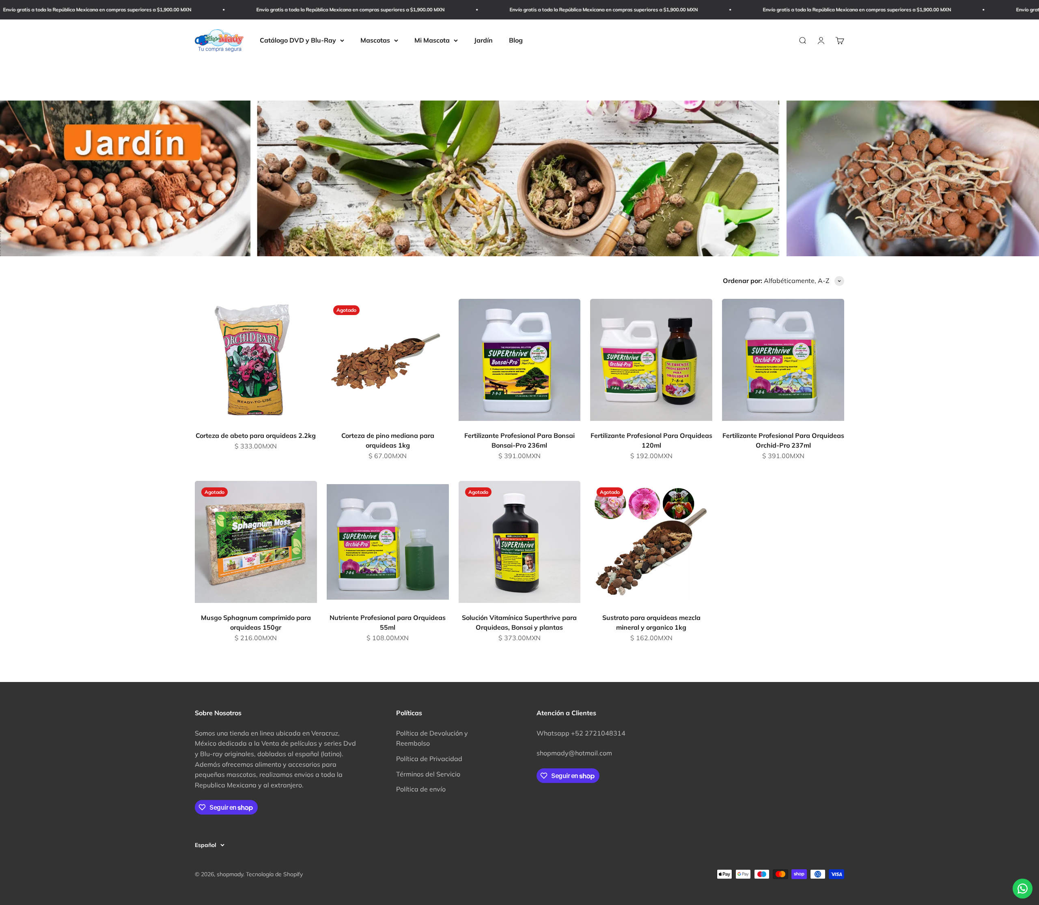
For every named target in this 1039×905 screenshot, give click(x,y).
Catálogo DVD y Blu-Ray (298, 40)
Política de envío (421, 789)
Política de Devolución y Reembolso (432, 738)
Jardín (483, 40)
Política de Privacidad (429, 759)
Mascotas (375, 40)
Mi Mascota (432, 40)
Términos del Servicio (428, 774)
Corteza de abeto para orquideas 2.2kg (256, 435)
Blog (516, 40)
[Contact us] (1023, 889)
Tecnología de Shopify (274, 874)
